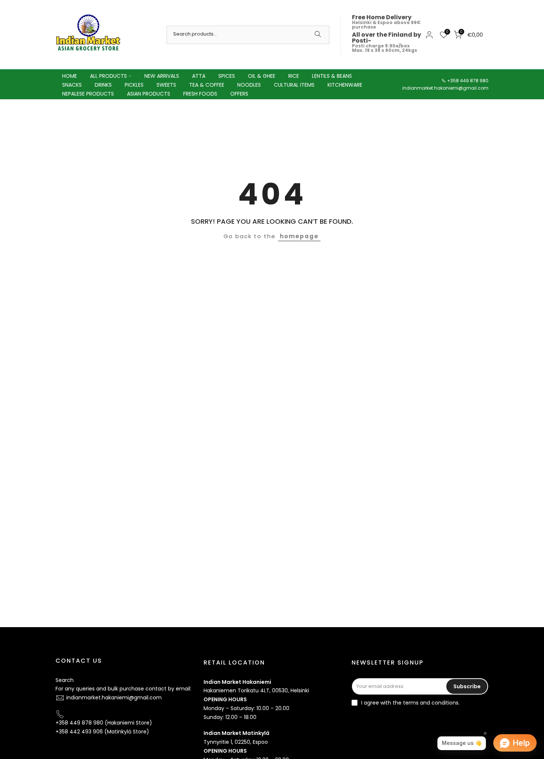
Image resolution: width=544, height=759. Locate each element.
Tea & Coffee (206, 85)
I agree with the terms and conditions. (410, 702)
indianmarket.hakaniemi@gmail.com (445, 88)
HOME (69, 76)
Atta (198, 76)
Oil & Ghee (261, 76)
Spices (226, 76)
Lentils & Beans (332, 76)
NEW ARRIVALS (161, 76)
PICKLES (134, 85)
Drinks (103, 85)
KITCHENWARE (345, 85)
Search (65, 680)
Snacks (72, 85)
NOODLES (249, 85)
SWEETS (166, 85)
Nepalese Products (88, 93)
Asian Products (148, 93)
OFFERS (239, 93)
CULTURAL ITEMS (294, 85)
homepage (299, 236)
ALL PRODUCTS (108, 76)
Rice (293, 76)
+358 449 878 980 (467, 80)
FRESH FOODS (200, 93)
